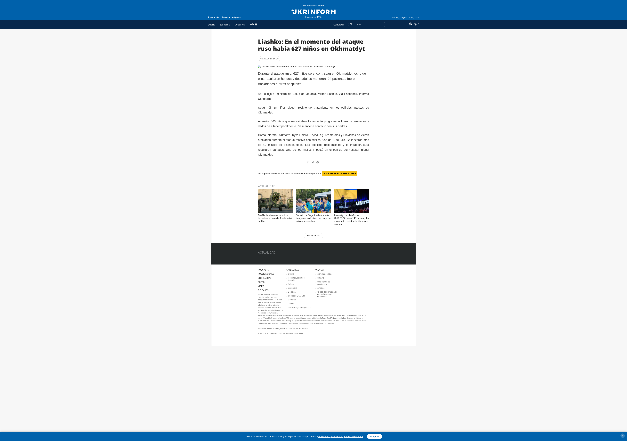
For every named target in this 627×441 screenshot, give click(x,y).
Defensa (292, 292)
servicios (320, 288)
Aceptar (374, 436)
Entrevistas (264, 278)
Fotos (261, 282)
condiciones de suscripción (323, 283)
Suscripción (213, 17)
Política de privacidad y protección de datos (340, 436)
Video (261, 286)
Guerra (212, 24)
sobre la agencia (324, 274)
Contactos (339, 24)
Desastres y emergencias (299, 307)
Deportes (239, 24)
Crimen (291, 304)
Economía (225, 24)
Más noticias (313, 236)
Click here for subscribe (339, 173)
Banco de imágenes (231, 17)
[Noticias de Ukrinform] (313, 11)
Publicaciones (266, 274)
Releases (263, 290)
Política (291, 284)
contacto (320, 278)
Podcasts (263, 270)
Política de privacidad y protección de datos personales (327, 294)
